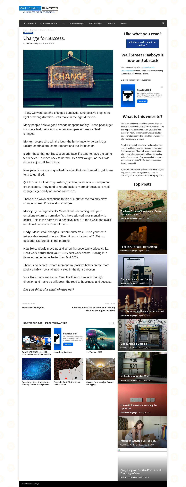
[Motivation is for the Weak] (142, 368)
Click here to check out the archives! (142, 43)
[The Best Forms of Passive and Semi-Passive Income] (142, 206)
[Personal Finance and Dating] (142, 270)
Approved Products (48, 23)
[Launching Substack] (68, 339)
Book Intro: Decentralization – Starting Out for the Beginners (35, 383)
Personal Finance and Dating (136, 279)
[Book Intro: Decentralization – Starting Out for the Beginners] (36, 369)
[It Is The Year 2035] (100, 339)
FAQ (63, 23)
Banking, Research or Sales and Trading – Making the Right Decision (93, 309)
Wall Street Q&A (95, 23)
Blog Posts (33, 30)
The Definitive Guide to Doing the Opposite (138, 407)
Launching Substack (63, 352)
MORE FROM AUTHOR (56, 323)
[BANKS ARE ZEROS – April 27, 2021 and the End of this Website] (36, 339)
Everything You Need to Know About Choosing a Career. (140, 472)
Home (25, 30)
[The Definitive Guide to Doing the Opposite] (142, 400)
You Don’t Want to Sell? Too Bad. (138, 440)
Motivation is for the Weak (135, 376)
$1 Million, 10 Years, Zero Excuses (138, 246)
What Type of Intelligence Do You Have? (142, 311)
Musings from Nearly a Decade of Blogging (99, 383)
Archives (123, 23)
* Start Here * (30, 23)
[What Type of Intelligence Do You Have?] (142, 303)
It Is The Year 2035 (94, 352)
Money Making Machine (133, 343)
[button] (163, 23)
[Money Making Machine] (142, 335)
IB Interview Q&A (76, 23)
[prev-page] (110, 322)
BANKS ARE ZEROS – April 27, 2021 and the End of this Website (36, 353)
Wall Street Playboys (34, 43)
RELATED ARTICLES (32, 323)
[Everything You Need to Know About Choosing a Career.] (142, 465)
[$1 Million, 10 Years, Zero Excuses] (142, 238)
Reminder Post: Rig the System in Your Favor (67, 383)
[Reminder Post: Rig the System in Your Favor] (68, 369)
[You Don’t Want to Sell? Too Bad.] (142, 432)
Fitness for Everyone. (33, 307)
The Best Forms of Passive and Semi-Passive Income (140, 213)
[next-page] (113, 322)
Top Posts (111, 23)
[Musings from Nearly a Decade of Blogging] (100, 369)
